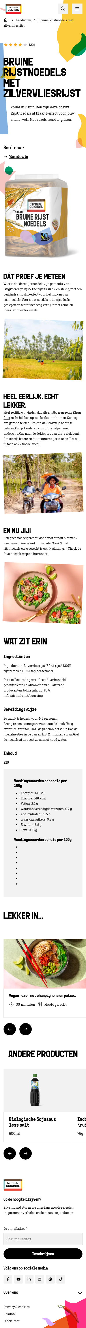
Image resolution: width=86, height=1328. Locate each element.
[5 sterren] (25, 45)
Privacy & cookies (17, 1307)
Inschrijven (43, 1254)
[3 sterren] (15, 45)
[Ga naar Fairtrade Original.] (6, 20)
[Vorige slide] (10, 1029)
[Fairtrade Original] (13, 1185)
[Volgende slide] (25, 1029)
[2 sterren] (10, 45)
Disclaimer (12, 1321)
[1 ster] (6, 45)
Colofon (9, 1314)
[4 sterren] (20, 45)
